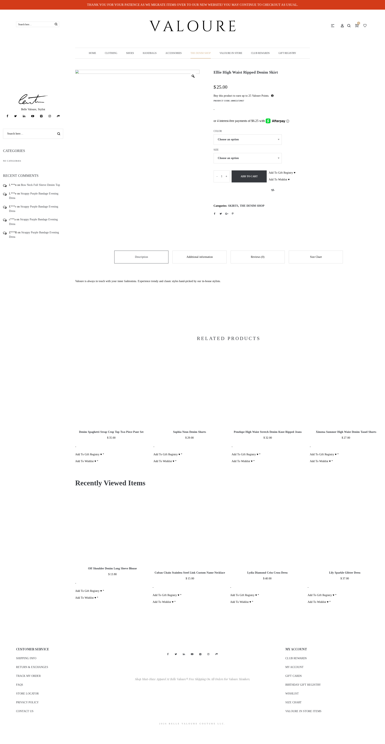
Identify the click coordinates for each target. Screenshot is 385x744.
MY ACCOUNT (294, 667)
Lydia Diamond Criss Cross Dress (267, 572)
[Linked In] (24, 116)
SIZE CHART (293, 702)
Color (218, 131)
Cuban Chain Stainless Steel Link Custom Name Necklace (190, 572)
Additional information (199, 256)
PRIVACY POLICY (27, 702)
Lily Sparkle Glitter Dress (344, 572)
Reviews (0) (257, 256)
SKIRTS (233, 205)
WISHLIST (292, 693)
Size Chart (316, 256)
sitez (2, 731)
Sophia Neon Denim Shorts (189, 431)
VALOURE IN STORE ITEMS (303, 711)
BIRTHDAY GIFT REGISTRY (303, 684)
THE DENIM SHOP (252, 205)
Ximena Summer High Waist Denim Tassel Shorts (346, 431)
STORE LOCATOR (27, 693)
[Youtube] (32, 116)
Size (216, 149)
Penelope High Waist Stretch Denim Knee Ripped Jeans (268, 431)
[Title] (58, 116)
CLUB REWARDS (296, 658)
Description (141, 256)
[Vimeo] (41, 116)
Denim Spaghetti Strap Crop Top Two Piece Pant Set (111, 431)
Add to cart (249, 176)
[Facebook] (7, 116)
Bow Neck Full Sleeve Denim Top (40, 184)
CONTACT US (24, 711)
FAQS (19, 684)
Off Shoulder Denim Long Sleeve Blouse (112, 568)
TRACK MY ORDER (28, 675)
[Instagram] (50, 116)
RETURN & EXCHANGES (32, 667)
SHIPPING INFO (26, 658)
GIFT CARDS (293, 675)
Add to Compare (273, 190)
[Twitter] (15, 116)
